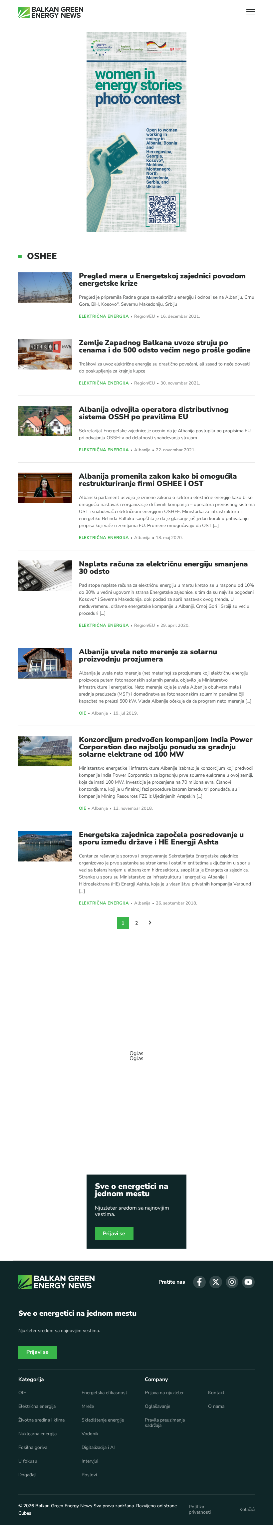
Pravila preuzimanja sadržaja (165, 1423)
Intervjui (90, 1461)
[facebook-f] (199, 1282)
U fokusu (27, 1461)
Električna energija (104, 317)
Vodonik (90, 1434)
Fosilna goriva (32, 1447)
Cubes (24, 1513)
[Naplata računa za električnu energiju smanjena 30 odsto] (45, 575)
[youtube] (248, 1282)
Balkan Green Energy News (63, 1506)
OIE (82, 714)
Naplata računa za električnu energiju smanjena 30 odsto (163, 567)
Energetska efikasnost (104, 1392)
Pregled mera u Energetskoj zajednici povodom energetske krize (162, 279)
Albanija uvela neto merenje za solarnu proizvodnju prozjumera (148, 655)
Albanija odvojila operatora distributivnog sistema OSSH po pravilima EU (154, 413)
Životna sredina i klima (41, 1420)
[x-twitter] (215, 1282)
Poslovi (89, 1475)
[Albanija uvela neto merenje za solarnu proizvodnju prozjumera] (45, 663)
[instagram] (232, 1282)
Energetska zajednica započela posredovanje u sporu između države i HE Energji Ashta (161, 838)
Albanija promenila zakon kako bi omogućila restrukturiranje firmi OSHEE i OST (158, 480)
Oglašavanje (157, 1406)
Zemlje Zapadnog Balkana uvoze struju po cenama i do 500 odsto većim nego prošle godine (164, 346)
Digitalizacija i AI (98, 1447)
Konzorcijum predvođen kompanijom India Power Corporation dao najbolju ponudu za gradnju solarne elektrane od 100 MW (166, 747)
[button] (250, 12)
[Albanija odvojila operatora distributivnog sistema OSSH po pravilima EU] (45, 421)
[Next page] (150, 923)
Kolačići (247, 1509)
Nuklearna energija (37, 1434)
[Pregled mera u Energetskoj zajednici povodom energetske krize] (45, 287)
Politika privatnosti (200, 1509)
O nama (216, 1406)
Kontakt (216, 1392)
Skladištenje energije (103, 1420)
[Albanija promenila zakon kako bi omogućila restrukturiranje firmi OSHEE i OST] (45, 488)
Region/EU (144, 316)
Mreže (88, 1406)
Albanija (142, 450)
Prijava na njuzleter (164, 1392)
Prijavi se (114, 1233)
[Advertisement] (136, 1053)
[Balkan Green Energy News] (50, 12)
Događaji (27, 1475)
